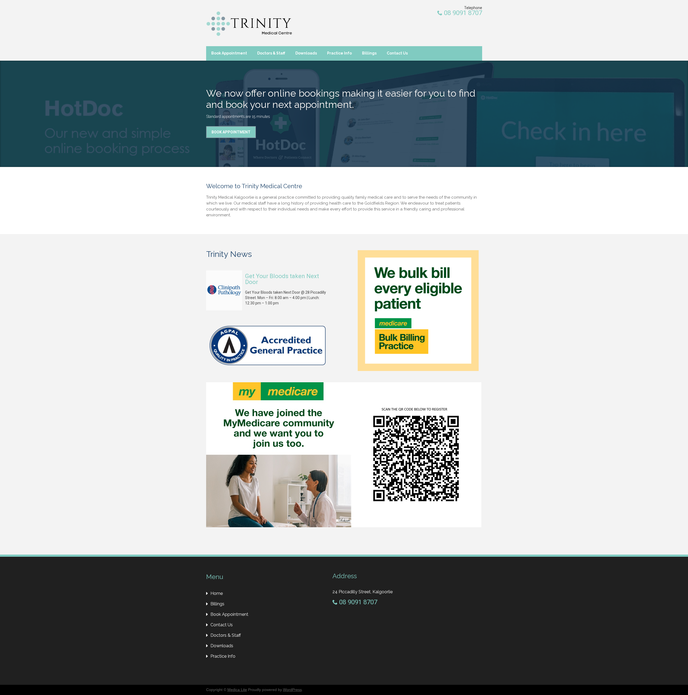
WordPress (292, 689)
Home (216, 593)
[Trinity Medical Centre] (249, 24)
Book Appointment (229, 53)
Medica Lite (237, 689)
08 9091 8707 (462, 13)
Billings (369, 53)
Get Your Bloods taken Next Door (282, 279)
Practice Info (339, 53)
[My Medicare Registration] (343, 526)
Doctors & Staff (271, 53)
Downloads (306, 53)
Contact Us (397, 53)
